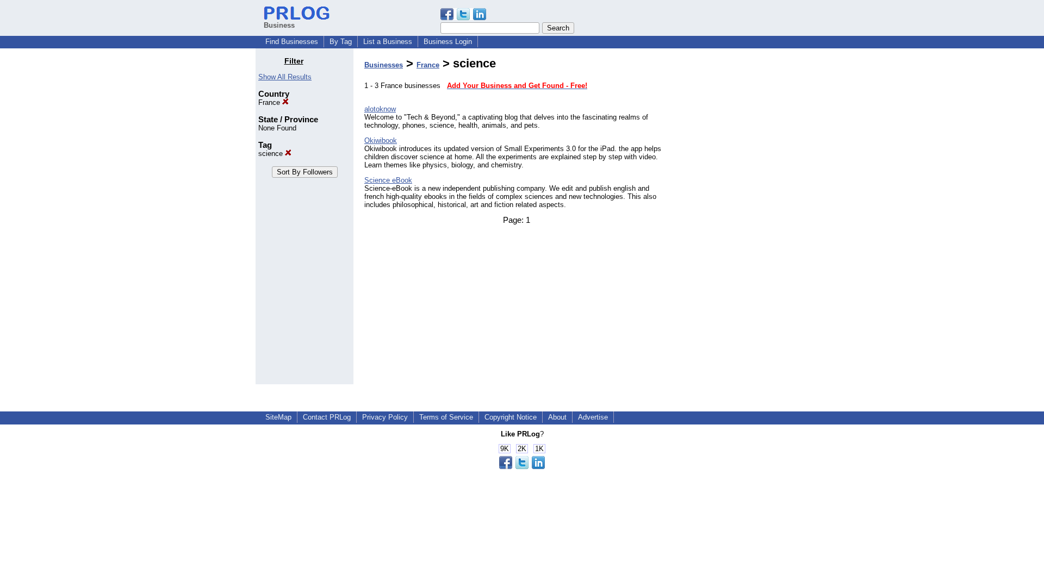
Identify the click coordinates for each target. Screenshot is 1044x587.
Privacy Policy (385, 417)
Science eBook (388, 180)
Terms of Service (446, 417)
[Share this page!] (463, 18)
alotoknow (380, 109)
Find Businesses (291, 42)
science (271, 153)
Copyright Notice (510, 417)
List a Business (387, 42)
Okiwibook (380, 140)
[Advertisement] (732, 220)
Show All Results (285, 77)
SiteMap (278, 417)
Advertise (593, 417)
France (270, 102)
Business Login (448, 42)
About (557, 417)
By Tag (341, 42)
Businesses (383, 65)
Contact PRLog (327, 417)
